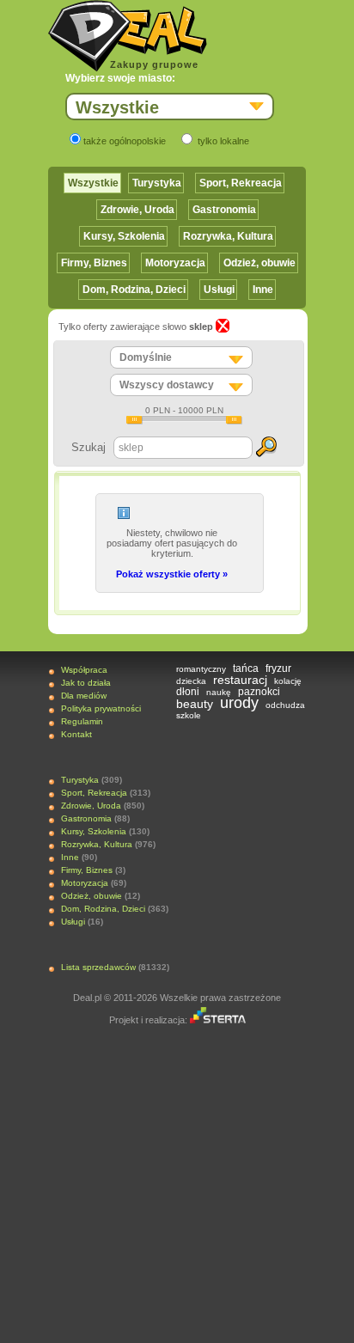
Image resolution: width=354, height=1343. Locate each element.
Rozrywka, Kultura (228, 236)
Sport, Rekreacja (240, 183)
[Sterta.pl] (218, 1020)
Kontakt (76, 734)
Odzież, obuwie (259, 263)
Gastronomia (224, 210)
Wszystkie (93, 183)
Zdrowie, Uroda (137, 210)
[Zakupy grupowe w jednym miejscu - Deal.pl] (127, 36)
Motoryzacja (175, 263)
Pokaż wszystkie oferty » (172, 574)
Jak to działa (86, 682)
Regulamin (82, 721)
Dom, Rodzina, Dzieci (134, 290)
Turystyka (156, 183)
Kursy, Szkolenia (124, 236)
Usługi (219, 290)
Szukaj (88, 447)
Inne (263, 290)
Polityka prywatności (101, 708)
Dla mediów (84, 695)
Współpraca (84, 670)
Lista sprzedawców (98, 967)
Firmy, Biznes (94, 263)
